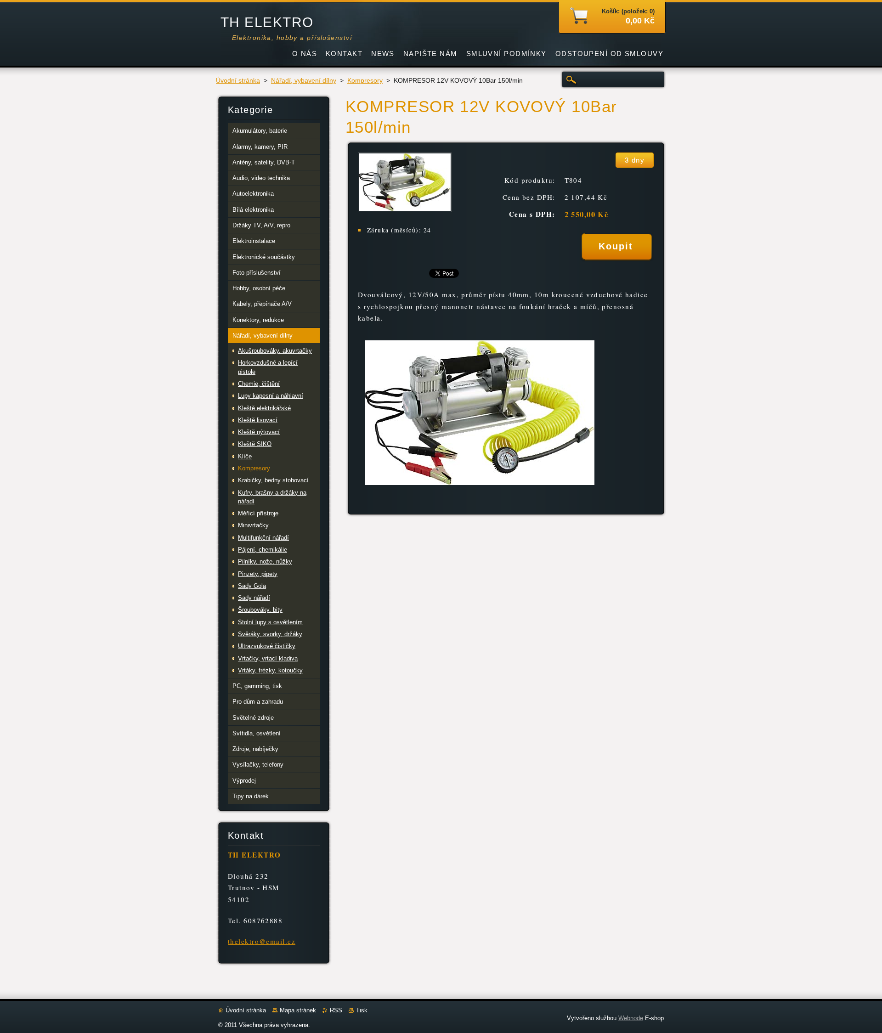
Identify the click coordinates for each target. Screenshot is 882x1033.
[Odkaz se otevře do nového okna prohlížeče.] (405, 210)
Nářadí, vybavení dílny (303, 80)
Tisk (362, 1010)
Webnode (630, 1018)
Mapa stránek (298, 1010)
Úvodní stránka (238, 80)
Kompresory (365, 80)
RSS (336, 1010)
